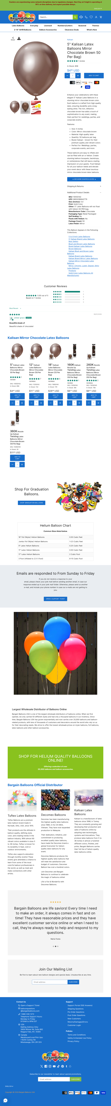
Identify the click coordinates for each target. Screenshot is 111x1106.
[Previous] (13, 71)
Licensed (48, 26)
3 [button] (58, 946)
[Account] (96, 17)
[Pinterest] (62, 1066)
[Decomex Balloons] (55, 799)
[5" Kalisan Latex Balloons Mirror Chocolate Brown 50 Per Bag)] (17, 351)
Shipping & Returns (75, 186)
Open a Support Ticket (55, 599)
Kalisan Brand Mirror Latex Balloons (83, 258)
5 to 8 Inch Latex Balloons (79, 236)
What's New (92, 30)
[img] (14, 314)
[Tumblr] (66, 1066)
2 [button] (55, 946)
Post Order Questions (76, 1015)
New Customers (74, 1019)
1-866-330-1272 (27, 1014)
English (97, 8)
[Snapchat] (70, 1066)
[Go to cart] (101, 17)
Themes (95, 26)
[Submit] (75, 17)
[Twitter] (41, 1066)
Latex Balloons (18, 26)
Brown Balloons (75, 249)
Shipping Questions (75, 1009)
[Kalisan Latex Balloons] (88, 797)
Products (72, 270)
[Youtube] (54, 1066)
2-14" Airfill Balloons (22, 30)
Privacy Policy (73, 1041)
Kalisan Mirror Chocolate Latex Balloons (38, 338)
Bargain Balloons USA (27, 1092)
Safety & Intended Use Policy (79, 1038)
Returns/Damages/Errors (78, 1022)
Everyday (34, 26)
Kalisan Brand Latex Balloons (80, 256)
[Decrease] (67, 75)
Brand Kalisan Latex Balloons (80, 246)
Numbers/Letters (65, 26)
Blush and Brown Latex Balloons (82, 244)
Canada (24, 1035)
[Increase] (78, 75)
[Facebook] (46, 1066)
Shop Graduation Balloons (31, 503)
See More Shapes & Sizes (84, 179)
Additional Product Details (78, 192)
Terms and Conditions (77, 1035)
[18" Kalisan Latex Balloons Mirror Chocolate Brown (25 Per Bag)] (55, 351)
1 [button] (53, 946)
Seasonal (82, 26)
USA (22, 1024)
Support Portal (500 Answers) (80, 1005)
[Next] (58, 71)
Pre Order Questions (76, 1012)
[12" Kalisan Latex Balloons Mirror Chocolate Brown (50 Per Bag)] (36, 351)
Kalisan (70, 39)
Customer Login (74, 1025)
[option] (36, 70)
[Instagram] (50, 1066)
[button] (57, 291)
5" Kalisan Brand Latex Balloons (82, 239)
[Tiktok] (58, 1066)
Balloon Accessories (48, 30)
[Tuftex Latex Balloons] (22, 800)
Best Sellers (73, 241)
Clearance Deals (72, 30)
